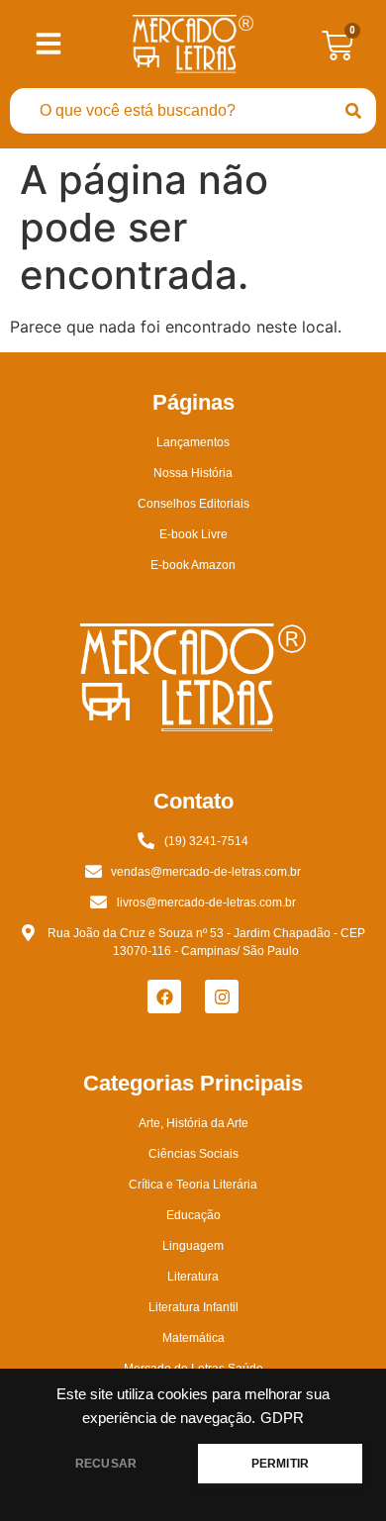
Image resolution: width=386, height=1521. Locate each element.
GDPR (282, 1418)
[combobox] (170, 111)
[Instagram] (222, 996)
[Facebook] (164, 996)
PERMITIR (280, 1464)
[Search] (353, 111)
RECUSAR (106, 1464)
